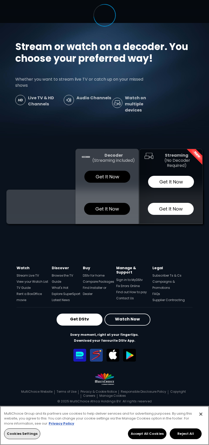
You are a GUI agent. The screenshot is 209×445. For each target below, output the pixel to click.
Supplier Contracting (168, 300)
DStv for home (93, 275)
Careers (89, 395)
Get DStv (79, 319)
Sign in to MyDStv (129, 280)
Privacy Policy (61, 423)
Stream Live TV (28, 275)
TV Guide (24, 288)
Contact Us (125, 298)
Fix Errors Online (128, 286)
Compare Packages (98, 281)
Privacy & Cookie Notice (99, 391)
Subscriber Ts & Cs (166, 275)
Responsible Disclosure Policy (143, 391)
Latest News (61, 300)
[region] (104, 425)
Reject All (185, 433)
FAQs (156, 294)
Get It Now (107, 177)
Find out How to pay (131, 292)
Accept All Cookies (147, 433)
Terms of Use (66, 391)
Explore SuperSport (66, 294)
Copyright (178, 391)
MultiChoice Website (37, 391)
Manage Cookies (112, 395)
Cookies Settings (22, 433)
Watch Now (127, 319)
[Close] (200, 414)
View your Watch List (32, 281)
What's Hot (60, 288)
